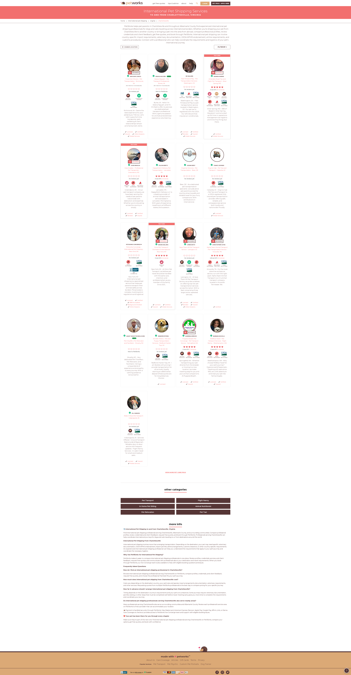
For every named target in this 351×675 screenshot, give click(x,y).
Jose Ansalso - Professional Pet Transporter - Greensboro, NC (134, 170)
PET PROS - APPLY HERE (220, 3)
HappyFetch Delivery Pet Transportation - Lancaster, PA (161, 170)
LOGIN (205, 3)
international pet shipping (137, 21)
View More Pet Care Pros (175, 472)
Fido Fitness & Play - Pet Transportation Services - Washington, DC (189, 81)
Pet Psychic (172, 664)
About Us (150, 660)
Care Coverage (163, 660)
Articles (174, 660)
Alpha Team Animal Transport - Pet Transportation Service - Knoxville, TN (217, 249)
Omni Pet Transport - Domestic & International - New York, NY (161, 249)
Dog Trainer (206, 664)
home (123, 21)
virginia (152, 21)
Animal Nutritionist (203, 506)
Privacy (201, 660)
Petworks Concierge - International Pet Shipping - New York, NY (133, 249)
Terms (193, 660)
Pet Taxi (203, 512)
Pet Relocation (147, 512)
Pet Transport (148, 500)
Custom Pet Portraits (189, 664)
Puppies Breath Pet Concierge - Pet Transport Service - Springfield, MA (189, 341)
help (191, 3)
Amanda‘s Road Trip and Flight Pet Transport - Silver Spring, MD (217, 81)
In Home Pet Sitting (147, 506)
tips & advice (173, 3)
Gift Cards (184, 660)
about (183, 3)
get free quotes (159, 3)
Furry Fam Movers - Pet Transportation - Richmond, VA (133, 81)
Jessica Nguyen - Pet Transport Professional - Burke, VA (161, 81)
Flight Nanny (203, 500)
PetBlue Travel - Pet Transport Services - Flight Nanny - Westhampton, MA (217, 341)
